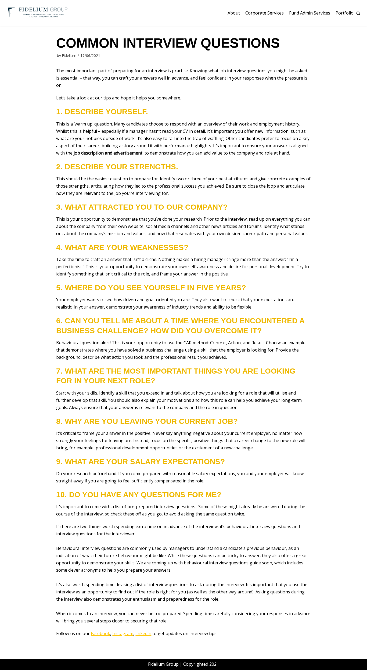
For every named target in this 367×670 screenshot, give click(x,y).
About (234, 13)
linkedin (143, 633)
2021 (214, 664)
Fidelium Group (163, 664)
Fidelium (69, 55)
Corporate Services (264, 13)
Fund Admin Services (309, 13)
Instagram (122, 633)
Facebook (100, 633)
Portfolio (345, 13)
